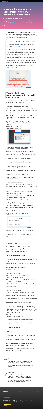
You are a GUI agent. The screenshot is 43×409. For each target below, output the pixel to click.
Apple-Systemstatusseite (22, 210)
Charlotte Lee (10, 22)
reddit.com (31, 57)
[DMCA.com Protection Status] (7, 404)
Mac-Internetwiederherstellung (27, 323)
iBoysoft (12, 100)
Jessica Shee (29, 22)
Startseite (5, 5)
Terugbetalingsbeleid (36, 391)
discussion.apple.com (18, 46)
